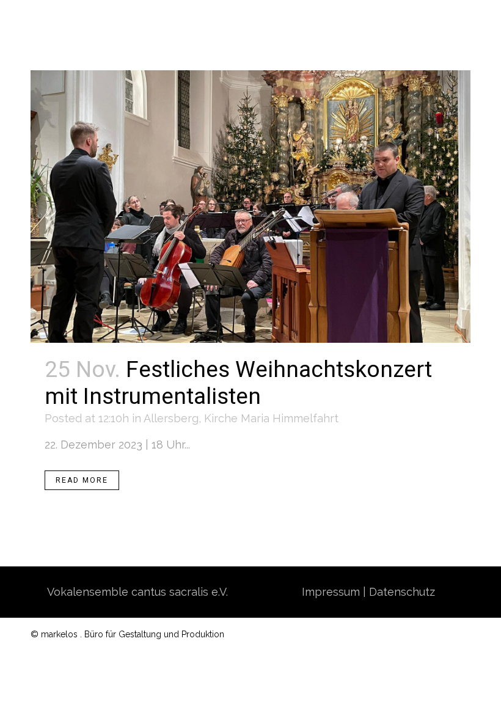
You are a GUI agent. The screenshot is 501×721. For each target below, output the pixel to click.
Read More (82, 480)
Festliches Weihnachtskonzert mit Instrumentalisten (238, 383)
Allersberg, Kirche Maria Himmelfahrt (241, 418)
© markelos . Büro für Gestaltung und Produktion (127, 634)
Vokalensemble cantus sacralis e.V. (137, 591)
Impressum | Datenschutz (368, 591)
